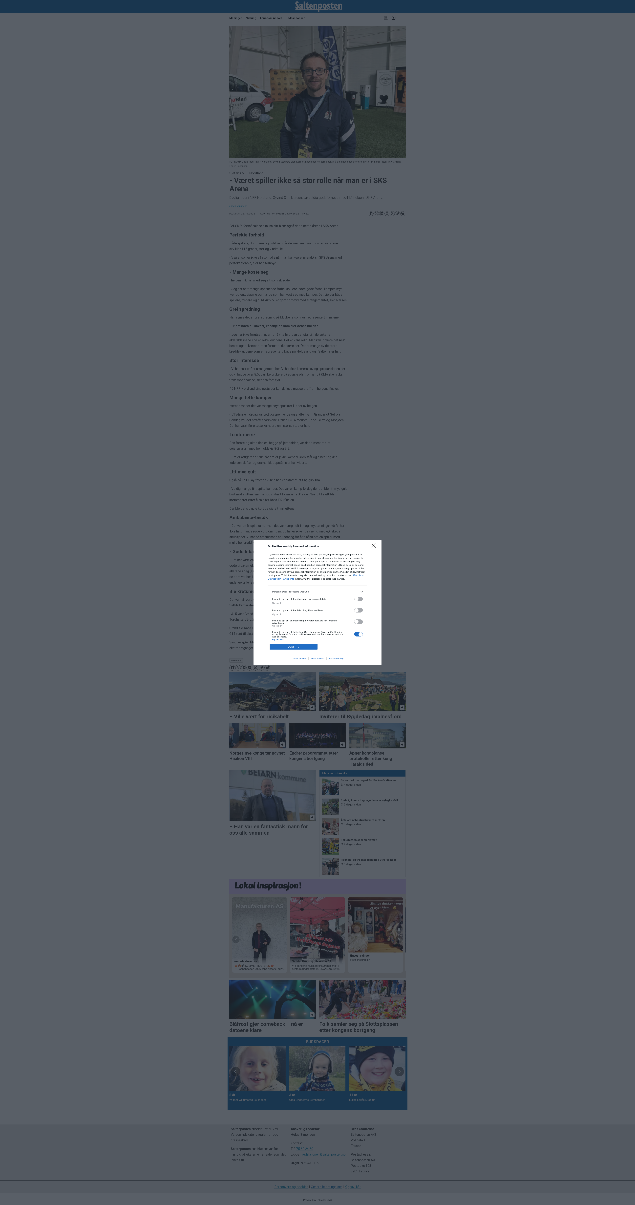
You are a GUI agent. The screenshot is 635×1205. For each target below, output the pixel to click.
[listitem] (317, 591)
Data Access (317, 658)
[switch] (358, 599)
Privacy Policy (336, 658)
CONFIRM (294, 647)
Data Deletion (299, 658)
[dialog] (317, 602)
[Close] (375, 547)
